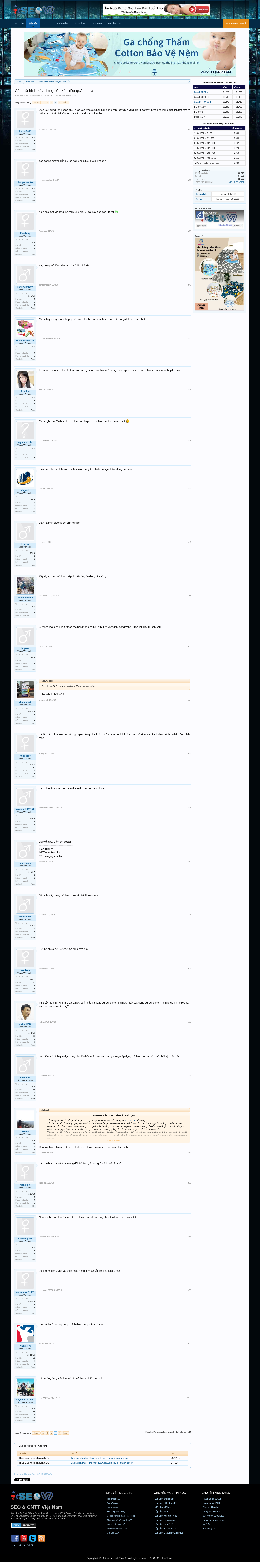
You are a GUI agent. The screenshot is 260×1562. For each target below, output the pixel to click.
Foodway (25, 233)
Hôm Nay (199, 190)
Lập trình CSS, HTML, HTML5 (169, 1533)
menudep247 (25, 1238)
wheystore (25, 1345)
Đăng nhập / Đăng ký (236, 23)
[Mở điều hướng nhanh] (189, 82)
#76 (189, 129)
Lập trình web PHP (164, 1524)
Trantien (25, 391)
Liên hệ (46, 23)
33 (34, 1036)
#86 (189, 646)
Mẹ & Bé (207, 1524)
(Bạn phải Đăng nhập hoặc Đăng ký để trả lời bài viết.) (168, 1432)
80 (34, 1090)
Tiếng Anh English (211, 1511)
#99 (189, 1344)
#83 (189, 488)
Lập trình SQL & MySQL (166, 1503)
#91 (189, 915)
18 (34, 1096)
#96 (189, 1183)
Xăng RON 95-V (201, 92)
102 (33, 1412)
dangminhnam (25, 287)
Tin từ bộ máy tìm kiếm (117, 1528)
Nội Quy (31, 1545)
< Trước (36, 102)
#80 (189, 338)
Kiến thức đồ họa (163, 1507)
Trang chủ (18, 23)
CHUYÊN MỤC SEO (119, 1492)
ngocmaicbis (25, 442)
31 (34, 768)
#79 (189, 285)
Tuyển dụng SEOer (212, 1499)
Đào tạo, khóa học (211, 1507)
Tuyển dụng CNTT (211, 1503)
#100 (189, 1397)
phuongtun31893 (25, 1292)
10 (34, 821)
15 (34, 1251)
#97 (189, 1236)
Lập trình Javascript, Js (166, 1528)
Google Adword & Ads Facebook (121, 1516)
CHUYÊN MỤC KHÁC (216, 1492)
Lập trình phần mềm (164, 1499)
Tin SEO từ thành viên (116, 1524)
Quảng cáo (199, 236)
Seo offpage (130, 1120)
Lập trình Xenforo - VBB (166, 1516)
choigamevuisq (25, 182)
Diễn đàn (33, 23)
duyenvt (25, 1131)
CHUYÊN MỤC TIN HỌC (170, 1492)
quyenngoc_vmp (25, 1399)
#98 (189, 1290)
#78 (189, 231)
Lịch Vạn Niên (63, 23)
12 (34, 401)
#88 (189, 754)
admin (68, 95)
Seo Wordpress (113, 1507)
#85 (189, 596)
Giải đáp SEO (113, 1533)
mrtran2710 (25, 1024)
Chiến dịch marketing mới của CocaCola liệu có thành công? (102, 1462)
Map (13, 1545)
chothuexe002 (25, 597)
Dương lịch (201, 194)
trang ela (25, 1185)
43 (34, 1143)
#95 (189, 1152)
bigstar (25, 648)
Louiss (25, 544)
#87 (189, 700)
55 (34, 452)
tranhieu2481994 (25, 809)
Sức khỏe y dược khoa (213, 1516)
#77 (189, 180)
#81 (189, 389)
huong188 (25, 755)
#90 (189, 861)
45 (34, 192)
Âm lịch (199, 199)
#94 (189, 1075)
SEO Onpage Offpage (116, 1511)
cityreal (25, 490)
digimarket (25, 702)
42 (34, 982)
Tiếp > (65, 102)
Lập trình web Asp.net (165, 1520)
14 (34, 502)
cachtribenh (25, 916)
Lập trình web (161, 1511)
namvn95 (25, 1077)
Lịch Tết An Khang (236, 182)
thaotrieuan (25, 970)
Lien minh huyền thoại (213, 1520)
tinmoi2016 (25, 131)
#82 (189, 440)
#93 (189, 1022)
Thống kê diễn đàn (202, 170)
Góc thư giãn (209, 1528)
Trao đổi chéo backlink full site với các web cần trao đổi (99, 1458)
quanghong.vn (114, 23)
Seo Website (112, 1503)
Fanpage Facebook (203, 208)
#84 (189, 542)
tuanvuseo (25, 863)
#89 (189, 807)
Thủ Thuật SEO (113, 1499)
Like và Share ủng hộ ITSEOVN (33, 1474)
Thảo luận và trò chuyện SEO (42, 95)
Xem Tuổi (80, 23)
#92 (189, 968)
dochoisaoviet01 (25, 340)
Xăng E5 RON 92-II (202, 102)
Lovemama (96, 23)
